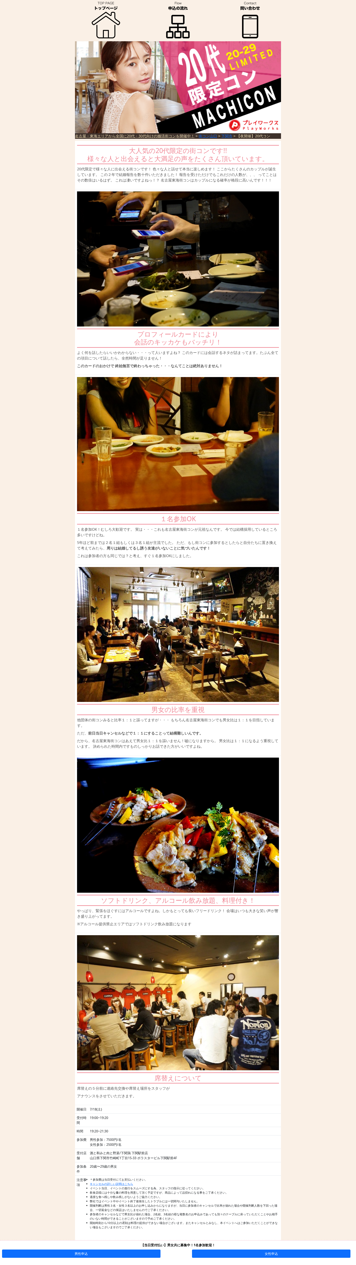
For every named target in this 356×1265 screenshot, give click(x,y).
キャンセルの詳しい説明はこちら (111, 1184)
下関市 (226, 135)
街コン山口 (208, 135)
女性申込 (271, 1253)
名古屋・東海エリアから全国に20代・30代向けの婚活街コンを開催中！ (134, 135)
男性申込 (81, 1253)
